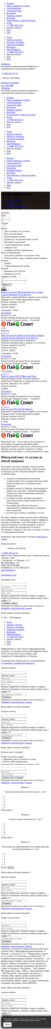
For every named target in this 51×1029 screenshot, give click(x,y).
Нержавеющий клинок (15, 237)
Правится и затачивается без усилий (21, 239)
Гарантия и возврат (15, 44)
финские (42, 537)
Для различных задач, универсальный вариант (25, 258)
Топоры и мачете (14, 15)
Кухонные (11, 13)
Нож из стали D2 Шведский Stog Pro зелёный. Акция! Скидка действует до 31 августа (22, 336)
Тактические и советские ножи (21, 20)
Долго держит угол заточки (17, 231)
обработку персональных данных (16, 608)
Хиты (9, 37)
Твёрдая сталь (10, 247)
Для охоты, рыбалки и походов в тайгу (22, 255)
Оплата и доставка (15, 42)
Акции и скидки (14, 40)
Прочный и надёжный (14, 242)
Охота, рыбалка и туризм (18, 6)
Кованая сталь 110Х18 (14, 271)
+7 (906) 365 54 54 (15, 25)
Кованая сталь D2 (12, 274)
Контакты (11, 47)
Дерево (7, 263)
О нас (9, 23)
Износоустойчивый (13, 234)
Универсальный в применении (18, 250)
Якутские (11, 18)
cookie (15, 1019)
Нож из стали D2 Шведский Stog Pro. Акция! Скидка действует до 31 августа (22, 293)
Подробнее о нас (9, 575)
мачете (4, 539)
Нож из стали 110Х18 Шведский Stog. (18, 376)
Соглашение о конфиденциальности (18, 663)
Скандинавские (14, 8)
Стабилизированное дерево (17, 245)
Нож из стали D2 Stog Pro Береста (17, 409)
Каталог (10, 3)
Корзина (5, 82)
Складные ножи (14, 11)
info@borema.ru (14, 49)
